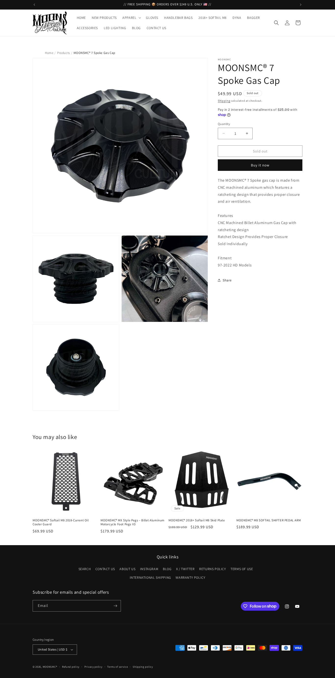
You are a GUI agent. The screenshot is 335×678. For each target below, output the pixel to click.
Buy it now (260, 165)
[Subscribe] (115, 606)
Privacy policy (93, 666)
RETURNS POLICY (212, 569)
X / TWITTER (185, 569)
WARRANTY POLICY (190, 577)
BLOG (167, 569)
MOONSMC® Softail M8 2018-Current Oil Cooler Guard (61, 522)
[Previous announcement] (34, 4)
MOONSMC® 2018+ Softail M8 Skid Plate (196, 520)
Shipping (224, 100)
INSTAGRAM (149, 569)
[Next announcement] (300, 4)
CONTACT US (105, 569)
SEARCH (84, 569)
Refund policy (70, 666)
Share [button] (227, 280)
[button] (131, 18)
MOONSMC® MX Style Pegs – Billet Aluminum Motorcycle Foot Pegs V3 (133, 522)
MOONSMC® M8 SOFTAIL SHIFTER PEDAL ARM (268, 520)
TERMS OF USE (242, 569)
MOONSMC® (50, 666)
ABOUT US (127, 569)
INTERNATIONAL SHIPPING (150, 577)
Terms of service (117, 666)
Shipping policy (143, 666)
